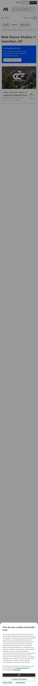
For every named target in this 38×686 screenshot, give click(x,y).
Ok (19, 675)
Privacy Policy (17, 670)
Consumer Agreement (21, 668)
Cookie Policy (20, 682)
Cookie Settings (19, 679)
